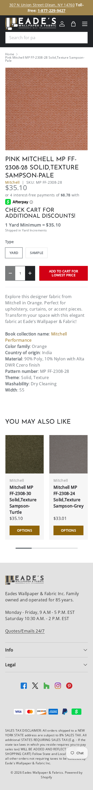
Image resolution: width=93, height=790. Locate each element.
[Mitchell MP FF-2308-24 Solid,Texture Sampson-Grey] (68, 454)
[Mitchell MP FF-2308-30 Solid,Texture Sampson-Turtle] (24, 454)
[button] (73, 24)
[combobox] (46, 37)
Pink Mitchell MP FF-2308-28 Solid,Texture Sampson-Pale (44, 59)
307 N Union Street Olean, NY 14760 (42, 4)
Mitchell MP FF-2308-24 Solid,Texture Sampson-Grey (68, 496)
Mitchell (12, 182)
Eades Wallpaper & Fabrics (42, 772)
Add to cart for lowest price (63, 273)
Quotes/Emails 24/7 (25, 631)
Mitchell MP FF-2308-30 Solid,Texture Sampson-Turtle (23, 499)
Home (9, 54)
